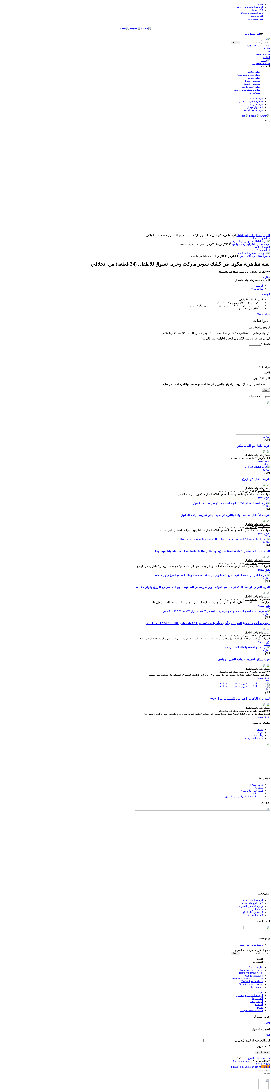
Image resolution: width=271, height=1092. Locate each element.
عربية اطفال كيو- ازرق (256, 479)
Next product (263, 250)
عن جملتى (258, 732)
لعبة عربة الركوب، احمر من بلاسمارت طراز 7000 (240, 698)
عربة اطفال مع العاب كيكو (253, 445)
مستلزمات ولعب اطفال (248, 235)
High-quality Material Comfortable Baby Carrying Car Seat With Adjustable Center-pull (212, 551)
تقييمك (265, 344)
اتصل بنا (259, 787)
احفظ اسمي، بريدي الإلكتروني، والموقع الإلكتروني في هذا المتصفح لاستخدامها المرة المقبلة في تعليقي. (213, 384)
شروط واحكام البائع (253, 912)
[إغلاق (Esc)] (268, 1070)
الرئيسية (265, 235)
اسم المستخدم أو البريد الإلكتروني (251, 1040)
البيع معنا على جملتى (252, 900)
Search (235, 42)
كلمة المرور (263, 1046)
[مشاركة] (265, 1070)
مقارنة (266, 277)
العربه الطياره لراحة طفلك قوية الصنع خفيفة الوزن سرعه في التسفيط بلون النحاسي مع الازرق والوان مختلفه (203, 587)
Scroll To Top (263, 1064)
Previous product (261, 238)
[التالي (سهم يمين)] (265, 1073)
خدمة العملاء (256, 784)
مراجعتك (264, 367)
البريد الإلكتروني (260, 378)
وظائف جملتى (256, 735)
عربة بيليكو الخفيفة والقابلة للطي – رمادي (244, 659)
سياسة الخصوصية (254, 738)
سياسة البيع (257, 909)
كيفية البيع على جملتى (252, 903)
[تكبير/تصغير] (259, 1070)
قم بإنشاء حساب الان (241, 1061)
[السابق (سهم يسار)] (268, 1073)
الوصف (259, 285)
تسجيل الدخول (262, 1052)
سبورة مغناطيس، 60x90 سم (255, 256)
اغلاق (267, 1022)
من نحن (259, 729)
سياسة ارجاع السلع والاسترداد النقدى (244, 796)
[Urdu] (124, 28)
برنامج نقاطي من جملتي (251, 944)
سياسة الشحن (256, 793)
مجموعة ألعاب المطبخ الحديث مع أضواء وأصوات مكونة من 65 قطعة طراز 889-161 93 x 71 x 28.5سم (207, 623)
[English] (135, 28)
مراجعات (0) (257, 288)
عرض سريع (264, 461)
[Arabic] (146, 28)
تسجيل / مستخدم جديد (251, 1010)
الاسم (266, 372)
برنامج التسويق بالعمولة (251, 906)
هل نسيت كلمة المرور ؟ (257, 1058)
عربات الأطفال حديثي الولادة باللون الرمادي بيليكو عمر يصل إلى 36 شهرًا (225, 515)
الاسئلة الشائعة (255, 915)
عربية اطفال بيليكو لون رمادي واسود (250, 244)
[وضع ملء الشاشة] (262, 1070)
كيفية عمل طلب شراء (252, 790)
